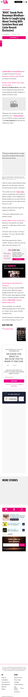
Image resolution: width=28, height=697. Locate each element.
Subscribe (18, 2)
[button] (24, 2)
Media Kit (3, 686)
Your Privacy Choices (16, 688)
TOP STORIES (13, 37)
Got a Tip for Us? (5, 682)
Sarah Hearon (6, 34)
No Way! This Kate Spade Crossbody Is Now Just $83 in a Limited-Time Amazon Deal (18, 254)
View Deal (18, 259)
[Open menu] (2, 1)
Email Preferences (5, 684)
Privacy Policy (14, 385)
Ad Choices (17, 691)
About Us (3, 677)
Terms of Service (18, 677)
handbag (19, 290)
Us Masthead (4, 680)
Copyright (16, 682)
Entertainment (6, 9)
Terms (20, 384)
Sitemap (3, 689)
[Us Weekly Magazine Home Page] (5, 2)
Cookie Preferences (18, 684)
